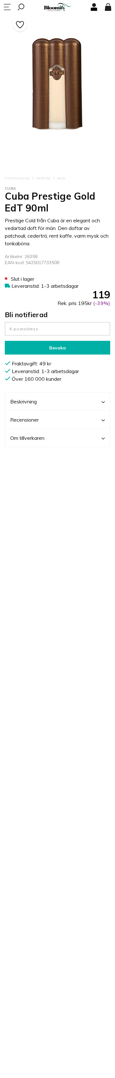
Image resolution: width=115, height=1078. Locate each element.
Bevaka (57, 348)
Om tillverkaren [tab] (27, 438)
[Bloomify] (57, 7)
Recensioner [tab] (24, 420)
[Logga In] (94, 7)
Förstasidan (17, 178)
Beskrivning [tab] (23, 401)
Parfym (43, 178)
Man (61, 178)
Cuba (10, 188)
